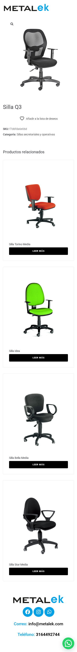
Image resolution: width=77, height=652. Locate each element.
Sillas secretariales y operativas (36, 134)
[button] (12, 24)
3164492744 (48, 634)
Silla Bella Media (19, 457)
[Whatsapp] (49, 612)
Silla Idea (14, 351)
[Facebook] (28, 612)
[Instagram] (38, 612)
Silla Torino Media (19, 244)
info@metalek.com (45, 624)
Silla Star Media (18, 564)
